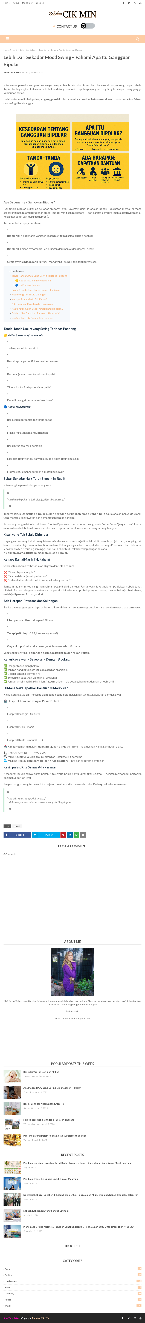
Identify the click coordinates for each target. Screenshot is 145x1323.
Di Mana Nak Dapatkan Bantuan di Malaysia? (36, 313)
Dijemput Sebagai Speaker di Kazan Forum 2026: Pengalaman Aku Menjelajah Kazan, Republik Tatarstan (80, 1194)
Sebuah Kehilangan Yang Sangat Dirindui (46, 1210)
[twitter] (129, 3)
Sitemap (40, 2)
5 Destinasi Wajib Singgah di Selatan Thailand (48, 1119)
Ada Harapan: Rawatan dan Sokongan (32, 303)
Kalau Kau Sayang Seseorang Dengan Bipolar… (37, 308)
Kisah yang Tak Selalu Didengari (29, 294)
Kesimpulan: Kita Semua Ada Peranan (32, 318)
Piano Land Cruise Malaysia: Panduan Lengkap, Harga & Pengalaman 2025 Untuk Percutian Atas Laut (78, 1226)
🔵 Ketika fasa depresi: (28, 285)
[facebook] (123, 3)
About (16, 2)
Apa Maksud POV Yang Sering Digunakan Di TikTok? (52, 1087)
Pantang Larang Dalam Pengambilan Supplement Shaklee (54, 1135)
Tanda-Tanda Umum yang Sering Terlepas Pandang (39, 275)
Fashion (73, 1275)
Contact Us (67, 26)
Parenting (73, 1293)
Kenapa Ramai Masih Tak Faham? (29, 299)
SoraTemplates (11, 1318)
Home (7, 2)
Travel (73, 1305)
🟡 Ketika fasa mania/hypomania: (33, 280)
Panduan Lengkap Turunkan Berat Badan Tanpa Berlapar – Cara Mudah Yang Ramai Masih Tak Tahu (77, 1163)
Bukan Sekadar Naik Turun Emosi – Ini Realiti (36, 289)
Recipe (73, 1299)
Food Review (73, 1281)
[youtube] (139, 3)
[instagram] (135, 3)
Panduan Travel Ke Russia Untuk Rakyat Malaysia (50, 1178)
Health (15, 50)
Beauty (73, 1269)
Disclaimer (27, 2)
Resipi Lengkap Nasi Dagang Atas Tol (44, 1103)
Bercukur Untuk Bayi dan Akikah (41, 1071)
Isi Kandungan (16, 271)
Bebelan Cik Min (11, 72)
